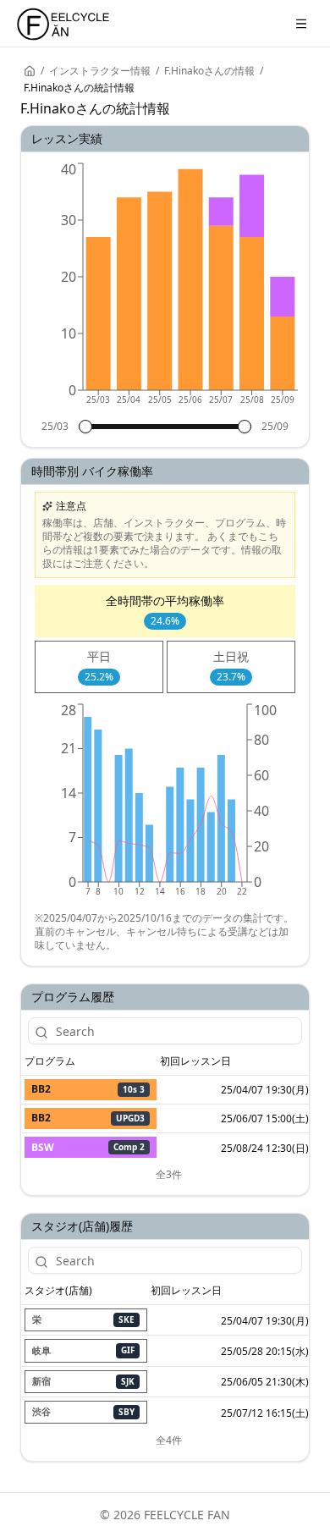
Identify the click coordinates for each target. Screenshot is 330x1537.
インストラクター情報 (100, 71)
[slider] (85, 426)
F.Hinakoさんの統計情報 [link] (79, 88)
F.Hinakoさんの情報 (209, 71)
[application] (165, 289)
